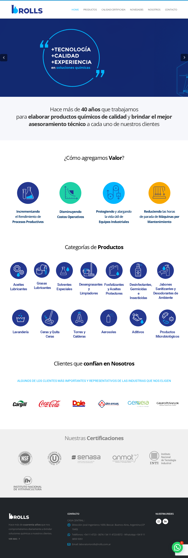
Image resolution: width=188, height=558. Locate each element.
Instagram (158, 521)
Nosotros (154, 9)
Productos (90, 9)
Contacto (171, 9)
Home (75, 9)
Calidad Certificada (113, 9)
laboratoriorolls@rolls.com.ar (95, 544)
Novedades (136, 9)
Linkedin (165, 521)
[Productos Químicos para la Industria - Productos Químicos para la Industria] (27, 10)
